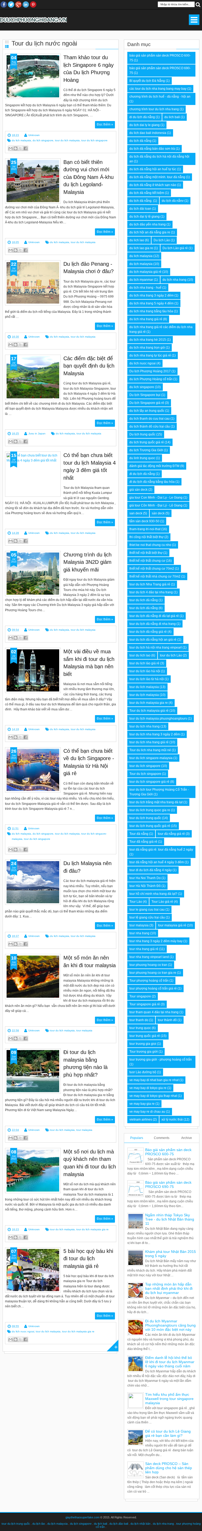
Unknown (34, 135)
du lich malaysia (21, 140)
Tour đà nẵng (138, 834)
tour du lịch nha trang (144, 726)
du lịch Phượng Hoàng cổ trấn (151, 379)
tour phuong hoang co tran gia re (152, 973)
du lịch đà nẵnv (173, 201)
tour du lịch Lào (171, 655)
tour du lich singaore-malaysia (151, 758)
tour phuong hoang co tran (148, 965)
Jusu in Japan (37, 433)
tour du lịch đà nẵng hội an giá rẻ (152, 639)
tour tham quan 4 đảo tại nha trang (154, 1012)
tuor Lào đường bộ (142, 1072)
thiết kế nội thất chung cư (147, 561)
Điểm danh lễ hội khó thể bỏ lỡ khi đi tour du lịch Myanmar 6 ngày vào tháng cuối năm (169, 1362)
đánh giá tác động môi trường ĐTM (154, 466)
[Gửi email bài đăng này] (10, 148)
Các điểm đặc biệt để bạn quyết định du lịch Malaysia (88, 365)
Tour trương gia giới (143, 1051)
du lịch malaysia (141, 264)
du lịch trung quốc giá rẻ (146, 442)
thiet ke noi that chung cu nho (150, 545)
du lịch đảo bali (118, 1523)
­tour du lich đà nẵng (143, 600)
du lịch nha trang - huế (145, 287)
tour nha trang (139, 933)
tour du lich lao (139, 655)
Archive (186, 1138)
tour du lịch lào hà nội (144, 671)
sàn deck (158, 513)
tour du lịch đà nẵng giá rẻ (148, 632)
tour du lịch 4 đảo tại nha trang (151, 592)
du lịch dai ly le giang (144, 125)
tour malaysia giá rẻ (172, 925)
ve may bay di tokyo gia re (147, 1088)
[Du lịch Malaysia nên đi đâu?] (33, 882)
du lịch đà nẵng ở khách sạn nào (152, 185)
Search (198, 4)
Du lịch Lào (162, 240)
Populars (136, 1138)
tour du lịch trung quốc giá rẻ (149, 826)
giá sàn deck (138, 489)
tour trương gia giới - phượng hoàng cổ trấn (160, 1059)
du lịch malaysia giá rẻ (145, 272)
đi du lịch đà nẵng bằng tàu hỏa (152, 482)
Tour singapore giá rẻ (144, 1004)
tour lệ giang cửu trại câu (147, 917)
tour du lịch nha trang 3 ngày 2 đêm (154, 734)
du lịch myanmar (141, 280)
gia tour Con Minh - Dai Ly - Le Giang (156, 497)
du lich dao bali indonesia (147, 133)
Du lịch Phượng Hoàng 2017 (150, 371)
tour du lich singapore (94, 140)
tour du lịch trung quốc (145, 818)
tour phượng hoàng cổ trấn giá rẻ (153, 988)
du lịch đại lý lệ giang (144, 216)
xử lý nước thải (172, 1119)
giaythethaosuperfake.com (82, 1517)
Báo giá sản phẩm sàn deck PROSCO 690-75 (168, 1184)
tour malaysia (84, 1030)
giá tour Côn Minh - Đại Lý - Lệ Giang (156, 505)
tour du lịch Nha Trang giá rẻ (149, 584)
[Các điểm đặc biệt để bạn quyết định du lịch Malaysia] (33, 377)
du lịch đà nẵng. (140, 201)
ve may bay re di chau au (147, 1111)
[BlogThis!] (15, 148)
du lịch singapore (81, 1523)
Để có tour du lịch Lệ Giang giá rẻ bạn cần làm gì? (168, 1433)
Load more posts (112, 1345)
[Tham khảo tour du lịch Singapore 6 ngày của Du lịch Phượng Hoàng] (33, 76)
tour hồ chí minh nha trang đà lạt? (153, 894)
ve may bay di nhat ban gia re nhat (154, 1080)
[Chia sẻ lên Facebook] (25, 148)
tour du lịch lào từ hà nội (146, 679)
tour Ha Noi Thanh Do (145, 878)
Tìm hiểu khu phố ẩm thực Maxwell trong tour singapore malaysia (169, 1398)
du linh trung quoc (142, 458)
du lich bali (172, 117)
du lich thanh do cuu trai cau (149, 418)
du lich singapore (43, 140)
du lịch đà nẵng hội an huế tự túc (152, 169)
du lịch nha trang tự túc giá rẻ (150, 355)
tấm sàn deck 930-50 (144, 521)
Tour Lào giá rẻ (162, 901)
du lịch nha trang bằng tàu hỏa (151, 311)
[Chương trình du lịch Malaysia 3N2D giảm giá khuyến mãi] (33, 573)
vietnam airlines (140, 1119)
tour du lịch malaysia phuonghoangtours (158, 718)
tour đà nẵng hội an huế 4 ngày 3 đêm (156, 862)
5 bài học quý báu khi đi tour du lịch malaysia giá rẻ (88, 1258)
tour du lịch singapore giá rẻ (149, 782)
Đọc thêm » (105, 124)
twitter (11, 4)
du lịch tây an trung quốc (146, 411)
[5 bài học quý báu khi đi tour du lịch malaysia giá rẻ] (33, 1270)
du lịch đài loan (140, 208)
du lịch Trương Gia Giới (146, 450)
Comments (161, 1138)
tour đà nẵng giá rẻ (171, 834)
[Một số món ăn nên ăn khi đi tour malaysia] (33, 976)
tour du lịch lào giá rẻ (144, 663)
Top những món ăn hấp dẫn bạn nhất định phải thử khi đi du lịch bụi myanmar (169, 1288)
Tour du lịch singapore (145, 774)
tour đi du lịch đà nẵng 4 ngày (150, 870)
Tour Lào (135, 901)
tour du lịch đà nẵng (143, 608)
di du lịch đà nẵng (142, 117)
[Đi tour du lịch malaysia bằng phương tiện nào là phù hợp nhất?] (33, 1071)
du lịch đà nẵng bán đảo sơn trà (152, 148)
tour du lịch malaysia (144, 695)
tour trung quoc (140, 1028)
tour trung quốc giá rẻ (144, 1036)
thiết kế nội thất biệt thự (146, 553)
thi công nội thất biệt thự (146, 537)
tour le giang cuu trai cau (147, 909)
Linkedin (26, 4)
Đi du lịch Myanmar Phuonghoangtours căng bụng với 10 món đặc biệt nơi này (170, 1325)
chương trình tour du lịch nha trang (154, 109)
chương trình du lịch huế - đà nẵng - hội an (159, 96)
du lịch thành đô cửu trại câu (149, 426)
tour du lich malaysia (67, 140)
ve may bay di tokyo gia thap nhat (153, 1096)
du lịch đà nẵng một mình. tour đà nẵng (157, 177)
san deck (135, 513)
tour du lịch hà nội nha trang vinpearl (155, 647)
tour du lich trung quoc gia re (149, 810)
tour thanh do (138, 1020)
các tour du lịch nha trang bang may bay (157, 89)
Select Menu (194, 19)
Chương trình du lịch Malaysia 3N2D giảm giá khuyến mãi (87, 562)
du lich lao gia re (141, 248)
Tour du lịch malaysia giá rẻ (149, 710)
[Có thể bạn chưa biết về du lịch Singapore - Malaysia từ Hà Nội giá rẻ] (33, 769)
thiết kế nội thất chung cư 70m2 (151, 568)
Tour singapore (140, 996)
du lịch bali (100, 1523)
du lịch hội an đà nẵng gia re (149, 232)
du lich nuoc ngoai (23, 1331)
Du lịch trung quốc (142, 434)
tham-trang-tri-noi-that (144, 529)
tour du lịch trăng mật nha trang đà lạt (156, 802)
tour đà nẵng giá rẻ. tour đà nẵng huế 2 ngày (161, 849)
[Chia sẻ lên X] (20, 148)
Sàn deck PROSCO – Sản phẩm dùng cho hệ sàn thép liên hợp (168, 1468)
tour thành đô (167, 1020)
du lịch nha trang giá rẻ (145, 319)
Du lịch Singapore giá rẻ (146, 403)
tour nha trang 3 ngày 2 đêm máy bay (156, 941)
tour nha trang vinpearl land (149, 957)
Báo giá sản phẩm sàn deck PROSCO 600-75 (168, 1152)
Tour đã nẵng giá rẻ (143, 842)
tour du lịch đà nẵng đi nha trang (152, 624)
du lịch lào (38, 1523)
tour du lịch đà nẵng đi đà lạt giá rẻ (154, 616)
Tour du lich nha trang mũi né (150, 750)
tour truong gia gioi (142, 1044)
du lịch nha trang (174, 280)
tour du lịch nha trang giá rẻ (149, 742)
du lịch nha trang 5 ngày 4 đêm (151, 303)
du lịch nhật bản (140, 1523)
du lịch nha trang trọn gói (147, 347)
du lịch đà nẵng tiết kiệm (146, 193)
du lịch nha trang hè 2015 (147, 340)
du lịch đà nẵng (140, 141)
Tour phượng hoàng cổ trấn (149, 980)
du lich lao (136, 240)
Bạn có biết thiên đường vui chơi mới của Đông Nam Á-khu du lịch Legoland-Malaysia (88, 177)
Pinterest (33, 4)
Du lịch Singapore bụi (144, 395)
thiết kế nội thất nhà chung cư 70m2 (154, 576)
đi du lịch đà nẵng (142, 474)
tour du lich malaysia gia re (92, 1229)
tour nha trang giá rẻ (143, 949)
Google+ (18, 4)
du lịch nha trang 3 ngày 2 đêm (151, 295)
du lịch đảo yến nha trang (147, 224)
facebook (4, 4)
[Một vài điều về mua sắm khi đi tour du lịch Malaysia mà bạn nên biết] (33, 670)
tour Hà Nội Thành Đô (145, 886)
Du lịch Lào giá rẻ (175, 248)
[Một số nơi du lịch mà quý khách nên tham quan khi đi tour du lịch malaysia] (33, 1170)
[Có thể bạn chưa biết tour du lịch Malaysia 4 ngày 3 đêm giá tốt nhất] (33, 474)
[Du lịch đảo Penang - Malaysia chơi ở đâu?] (33, 282)
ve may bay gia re (142, 1104)
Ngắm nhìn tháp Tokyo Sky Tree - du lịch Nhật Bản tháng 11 (169, 1219)
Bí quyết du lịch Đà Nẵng (147, 81)
